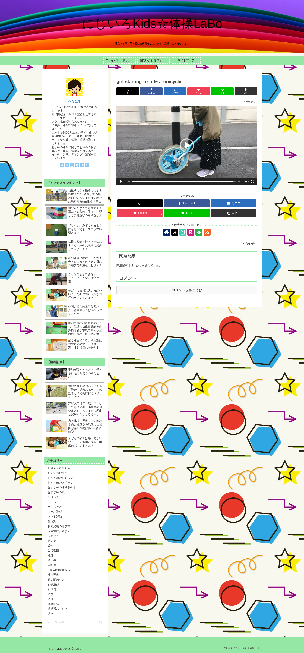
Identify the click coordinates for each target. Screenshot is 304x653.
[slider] (184, 181)
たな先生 (74, 101)
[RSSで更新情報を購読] (207, 232)
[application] (186, 145)
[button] (246, 91)
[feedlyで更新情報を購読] (198, 232)
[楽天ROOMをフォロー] (190, 232)
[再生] (121, 181)
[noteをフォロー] (182, 232)
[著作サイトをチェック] (166, 232)
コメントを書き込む (187, 290)
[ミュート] (247, 181)
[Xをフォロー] (174, 232)
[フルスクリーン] (252, 181)
